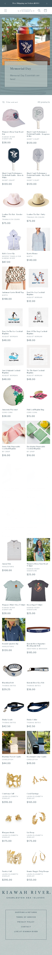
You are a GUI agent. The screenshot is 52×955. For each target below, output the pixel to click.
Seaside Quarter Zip (10, 644)
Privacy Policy (26, 922)
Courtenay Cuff (8, 794)
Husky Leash (7, 720)
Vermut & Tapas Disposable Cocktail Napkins (13, 528)
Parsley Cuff (7, 871)
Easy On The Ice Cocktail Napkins (12, 332)
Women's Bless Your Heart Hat (12, 133)
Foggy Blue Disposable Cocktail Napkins (36, 489)
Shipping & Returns (26, 912)
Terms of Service (26, 917)
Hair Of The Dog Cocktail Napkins (37, 332)
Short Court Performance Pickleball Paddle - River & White (12, 175)
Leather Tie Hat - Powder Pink (12, 215)
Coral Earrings (33, 794)
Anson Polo (6, 564)
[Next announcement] (47, 4)
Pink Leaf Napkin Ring (35, 410)
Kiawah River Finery (29, 953)
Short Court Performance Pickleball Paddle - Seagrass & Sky (38, 134)
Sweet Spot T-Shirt (34, 605)
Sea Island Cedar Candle (37, 757)
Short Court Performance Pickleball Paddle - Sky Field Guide (38, 175)
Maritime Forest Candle (11, 757)
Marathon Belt (8, 683)
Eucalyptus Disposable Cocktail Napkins (36, 448)
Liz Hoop (30, 832)
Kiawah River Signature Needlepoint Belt (36, 645)
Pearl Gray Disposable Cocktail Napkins (11, 489)
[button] (5, 11)
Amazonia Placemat (10, 410)
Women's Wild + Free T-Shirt (13, 605)
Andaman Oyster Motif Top (13, 292)
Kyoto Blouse (32, 253)
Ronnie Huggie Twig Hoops (38, 871)
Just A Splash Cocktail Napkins (11, 372)
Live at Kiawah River (26, 931)
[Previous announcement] (5, 4)
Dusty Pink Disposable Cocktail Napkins (11, 448)
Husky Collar (32, 720)
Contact (26, 927)
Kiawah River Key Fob (35, 683)
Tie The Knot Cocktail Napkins (36, 372)
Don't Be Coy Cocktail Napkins (36, 293)
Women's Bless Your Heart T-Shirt (37, 565)
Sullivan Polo (32, 527)
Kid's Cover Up (8, 253)
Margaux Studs (8, 832)
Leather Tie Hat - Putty (36, 214)
